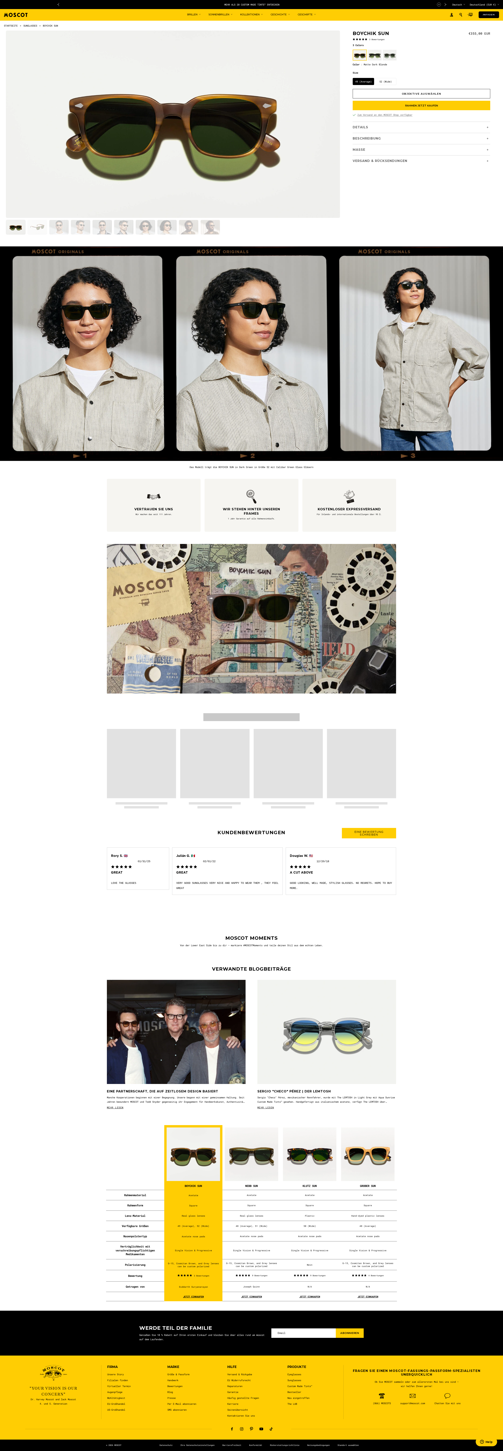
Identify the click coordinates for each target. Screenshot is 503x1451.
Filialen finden (117, 1380)
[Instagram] (241, 1429)
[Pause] (439, 4)
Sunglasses (294, 1380)
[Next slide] (445, 4)
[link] (369, 39)
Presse (171, 1397)
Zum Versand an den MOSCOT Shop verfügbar (384, 114)
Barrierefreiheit (231, 1445)
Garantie (232, 1392)
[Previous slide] (58, 4)
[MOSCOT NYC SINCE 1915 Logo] (16, 15)
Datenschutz (166, 1445)
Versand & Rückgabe (239, 1374)
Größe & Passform (178, 1374)
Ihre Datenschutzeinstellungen (197, 1445)
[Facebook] (232, 1429)
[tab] (15, 227)
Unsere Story (115, 1374)
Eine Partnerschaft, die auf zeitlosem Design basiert (162, 1091)
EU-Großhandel (116, 1403)
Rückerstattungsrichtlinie (284, 1445)
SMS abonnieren (177, 1409)
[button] (460, 15)
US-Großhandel (116, 1409)
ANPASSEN (489, 14)
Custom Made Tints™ (299, 1386)
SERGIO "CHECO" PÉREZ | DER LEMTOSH (294, 1091)
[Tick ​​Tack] (271, 1429)
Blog (170, 1392)
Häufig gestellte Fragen (243, 1397)
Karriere (232, 1403)
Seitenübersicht (237, 1409)
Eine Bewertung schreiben (369, 833)
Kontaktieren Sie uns (241, 1415)
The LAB (292, 1403)
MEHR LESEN (115, 1107)
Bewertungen (175, 1386)
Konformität (255, 1445)
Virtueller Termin (119, 1386)
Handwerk (172, 1380)
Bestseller (294, 1392)
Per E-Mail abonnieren (181, 1403)
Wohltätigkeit (116, 1397)
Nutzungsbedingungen (318, 1445)
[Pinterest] (251, 1429)
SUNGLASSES (30, 25)
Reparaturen (234, 1386)
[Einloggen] (451, 14)
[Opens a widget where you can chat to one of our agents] (486, 1442)
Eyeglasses (294, 1374)
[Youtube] (261, 1429)
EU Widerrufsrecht (239, 1380)
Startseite (11, 25)
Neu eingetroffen (298, 1397)
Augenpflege (114, 1392)
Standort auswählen (348, 1445)
